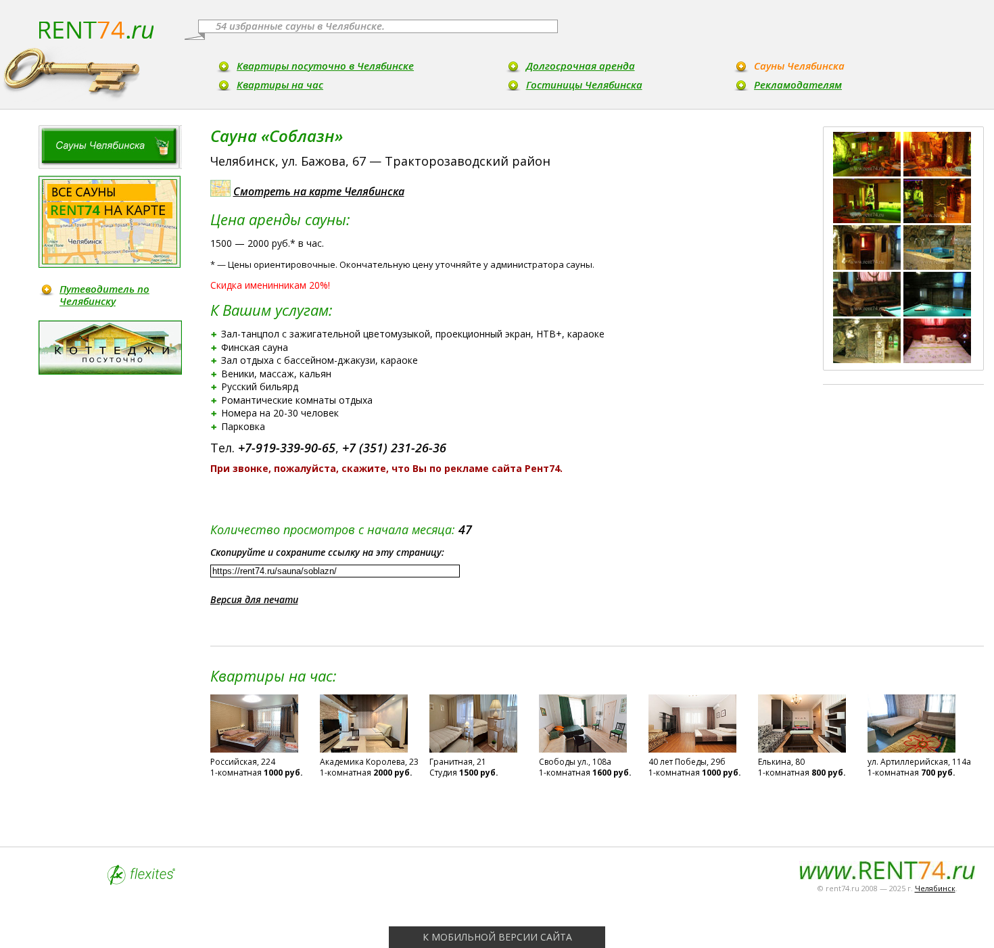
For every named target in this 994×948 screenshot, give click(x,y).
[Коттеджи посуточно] (110, 348)
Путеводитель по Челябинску (104, 295)
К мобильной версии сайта (497, 936)
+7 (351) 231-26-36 (394, 448)
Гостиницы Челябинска (584, 84)
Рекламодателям (798, 84)
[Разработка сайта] (141, 881)
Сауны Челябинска (799, 65)
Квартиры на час (280, 84)
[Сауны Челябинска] (110, 147)
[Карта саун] (110, 222)
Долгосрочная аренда (580, 65)
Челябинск (935, 888)
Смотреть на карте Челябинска (318, 191)
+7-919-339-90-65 (286, 448)
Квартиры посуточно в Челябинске (325, 65)
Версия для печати (254, 599)
